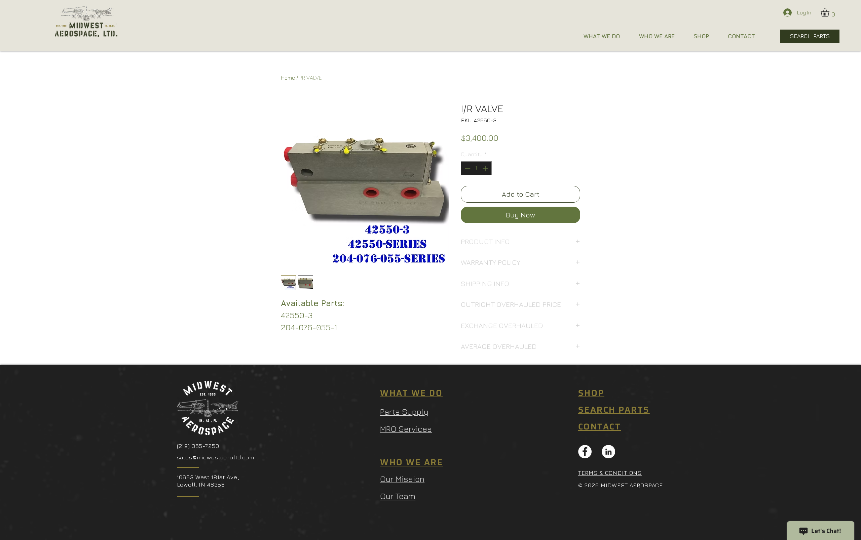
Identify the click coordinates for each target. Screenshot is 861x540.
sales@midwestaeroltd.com (215, 457)
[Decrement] (467, 168)
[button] (830, 12)
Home (288, 78)
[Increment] (486, 168)
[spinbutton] (476, 168)
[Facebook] (585, 451)
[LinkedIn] (608, 451)
